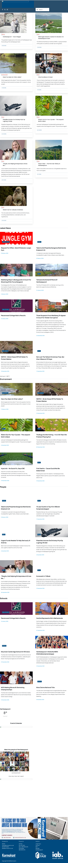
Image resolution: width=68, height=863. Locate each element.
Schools (6, 309)
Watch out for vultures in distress (13, 210)
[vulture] (13, 186)
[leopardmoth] (48, 96)
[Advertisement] (16, 806)
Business (4, 241)
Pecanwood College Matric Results (13, 315)
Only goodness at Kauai (45, 77)
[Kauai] (48, 54)
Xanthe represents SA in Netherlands (49, 618)
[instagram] (7, 9)
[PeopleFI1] (14, 752)
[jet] (13, 96)
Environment (5, 350)
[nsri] (48, 13)
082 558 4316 (22, 850)
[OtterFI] (13, 54)
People (39, 241)
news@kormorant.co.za (8, 845)
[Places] (16, 779)
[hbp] (13, 13)
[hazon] (48, 140)
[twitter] (4, 9)
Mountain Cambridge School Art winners (15, 652)
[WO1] (16, 727)
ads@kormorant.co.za (7, 848)
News (8, 241)
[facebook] (2, 9)
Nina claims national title (45, 687)
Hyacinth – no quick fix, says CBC (13, 468)
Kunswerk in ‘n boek (43, 576)
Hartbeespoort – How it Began (12, 37)
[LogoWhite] (15, 1)
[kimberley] (13, 140)
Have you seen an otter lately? (12, 77)
